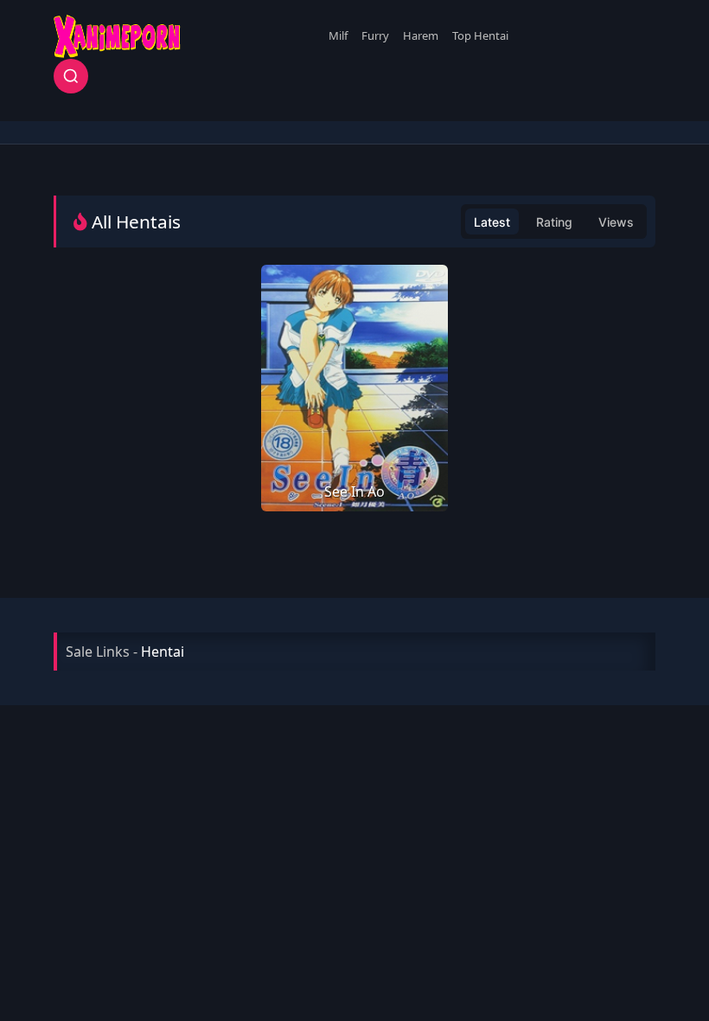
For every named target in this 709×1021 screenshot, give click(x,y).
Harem (420, 35)
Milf (338, 35)
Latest (492, 222)
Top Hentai (480, 35)
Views (616, 222)
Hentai (162, 651)
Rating (554, 222)
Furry (375, 35)
